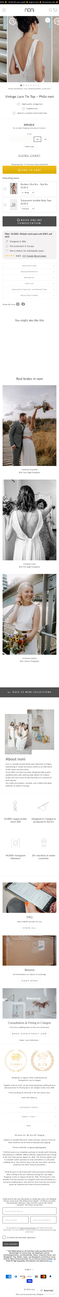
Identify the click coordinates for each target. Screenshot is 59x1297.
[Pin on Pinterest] (17, 304)
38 (29, 139)
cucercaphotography (38, 1147)
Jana (34, 564)
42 (45, 139)
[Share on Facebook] (23, 304)
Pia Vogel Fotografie (31, 567)
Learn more (29, 981)
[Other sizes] (29, 150)
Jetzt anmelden (10, 1244)
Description (29, 266)
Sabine (34, 658)
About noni (29, 1116)
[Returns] (29, 950)
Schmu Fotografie (31, 661)
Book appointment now (29, 1033)
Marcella (33, 469)
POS (18, 1294)
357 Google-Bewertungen (34, 256)
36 (21, 139)
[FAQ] (29, 897)
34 (13, 139)
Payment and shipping (41, 1142)
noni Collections (32, 1040)
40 (37, 139)
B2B (29, 1126)
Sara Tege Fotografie (31, 472)
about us (34, 1097)
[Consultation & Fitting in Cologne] (29, 1003)
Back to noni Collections (32, 692)
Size (29, 134)
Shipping (26, 128)
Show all (29, 928)
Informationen (29, 1107)
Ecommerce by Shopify (33, 1294)
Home (21, 1040)
